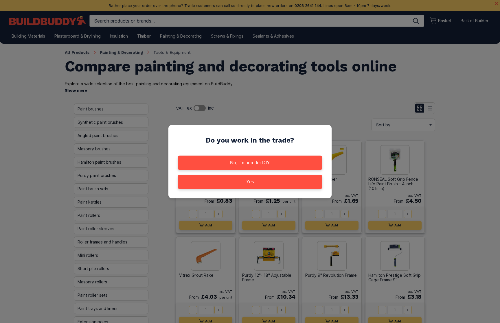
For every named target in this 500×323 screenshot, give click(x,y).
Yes (250, 181)
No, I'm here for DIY (250, 162)
